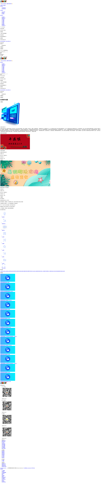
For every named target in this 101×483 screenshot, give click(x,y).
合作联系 (1, 10)
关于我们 (3, 13)
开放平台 (1, 6)
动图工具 (1, 15)
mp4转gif (3, 442)
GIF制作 (1, 5)
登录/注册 (2, 48)
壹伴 (2, 474)
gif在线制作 (44, 271)
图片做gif (7, 271)
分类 (3, 5)
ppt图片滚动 (2, 271)
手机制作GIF (3, 25)
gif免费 (64, 271)
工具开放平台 (4, 8)
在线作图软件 (4, 477)
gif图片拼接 (3, 443)
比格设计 (3, 471)
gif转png (5, 271)
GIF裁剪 (3, 22)
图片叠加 (39, 271)
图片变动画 (61, 271)
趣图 (4, 5)
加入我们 (3, 456)
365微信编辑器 (4, 472)
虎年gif (42, 271)
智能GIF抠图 (3, 448)
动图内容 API (4, 463)
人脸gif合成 (33, 271)
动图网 (28, 271)
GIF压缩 (3, 23)
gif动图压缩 (3, 447)
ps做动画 (36, 271)
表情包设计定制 (4, 466)
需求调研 (3, 454)
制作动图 (30, 271)
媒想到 (3, 476)
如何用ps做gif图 (11, 271)
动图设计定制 (4, 465)
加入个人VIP (2, 91)
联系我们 (3, 457)
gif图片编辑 (3, 444)
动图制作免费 (25, 271)
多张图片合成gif (51, 271)
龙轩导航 (3, 473)
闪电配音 (3, 475)
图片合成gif (3, 441)
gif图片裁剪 (3, 446)
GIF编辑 (3, 20)
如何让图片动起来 (20, 271)
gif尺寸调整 (3, 445)
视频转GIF (3, 65)
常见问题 (3, 453)
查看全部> (2, 95)
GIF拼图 (3, 19)
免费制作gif (47, 271)
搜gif (54, 271)
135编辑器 (3, 470)
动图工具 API (4, 464)
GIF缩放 (3, 21)
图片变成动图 (57, 271)
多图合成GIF (3, 64)
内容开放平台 (4, 7)
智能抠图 (3, 24)
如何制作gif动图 (15, 271)
